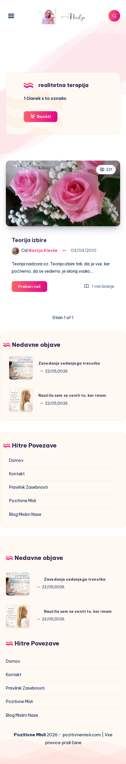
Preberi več (32, 288)
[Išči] (114, 16)
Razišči (43, 116)
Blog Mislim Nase (25, 514)
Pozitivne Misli (22, 500)
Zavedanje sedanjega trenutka (69, 363)
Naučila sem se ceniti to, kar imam (72, 395)
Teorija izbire (29, 240)
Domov (16, 460)
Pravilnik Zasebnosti (28, 487)
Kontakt (17, 473)
